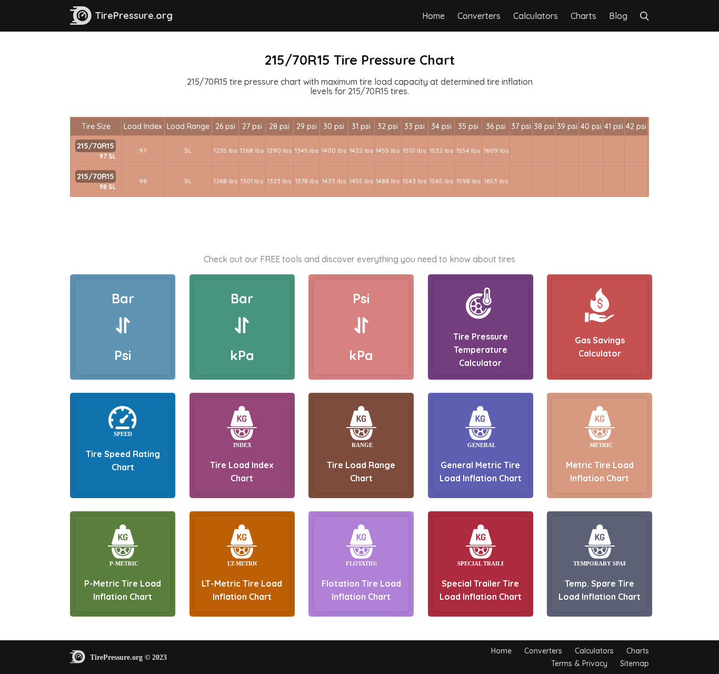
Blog (618, 16)
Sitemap (634, 663)
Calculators (535, 16)
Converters (479, 16)
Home (433, 16)
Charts (583, 16)
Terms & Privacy (579, 663)
